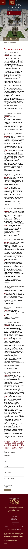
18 (9, 443)
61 (7, 448)
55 (15, 447)
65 (15, 448)
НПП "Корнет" (14, 529)
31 (12, 444)
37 (22, 444)
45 (17, 446)
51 (9, 447)
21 (14, 443)
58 (21, 447)
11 (16, 441)
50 (7, 447)
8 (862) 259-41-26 (10, 9)
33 (15, 444)
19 (10, 443)
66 (16, 448)
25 (21, 443)
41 (10, 446)
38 (4, 446)
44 (16, 446)
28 (7, 444)
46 (19, 446)
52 (10, 447)
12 (18, 441)
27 (5, 444)
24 (19, 443)
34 (17, 444)
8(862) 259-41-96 (14, 519)
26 (22, 443)
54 (14, 447)
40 (8, 446)
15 (23, 441)
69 (22, 448)
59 (22, 447)
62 (9, 448)
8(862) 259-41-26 (14, 521)
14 (21, 441)
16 (5, 443)
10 (14, 441)
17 (7, 443)
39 (6, 446)
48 (23, 446)
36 (21, 444)
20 (12, 443)
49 (5, 447)
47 (21, 446)
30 (10, 444)
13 (19, 441)
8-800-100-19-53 (14, 518)
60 (6, 448)
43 (14, 446)
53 (12, 447)
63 (11, 448)
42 (12, 446)
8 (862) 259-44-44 (18, 9)
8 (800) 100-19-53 (15, 8)
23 (17, 443)
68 (20, 448)
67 (18, 448)
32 (14, 444)
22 (15, 443)
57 (19, 447)
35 (19, 444)
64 (13, 448)
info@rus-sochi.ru (15, 522)
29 (9, 444)
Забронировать (15, 13)
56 (17, 447)
